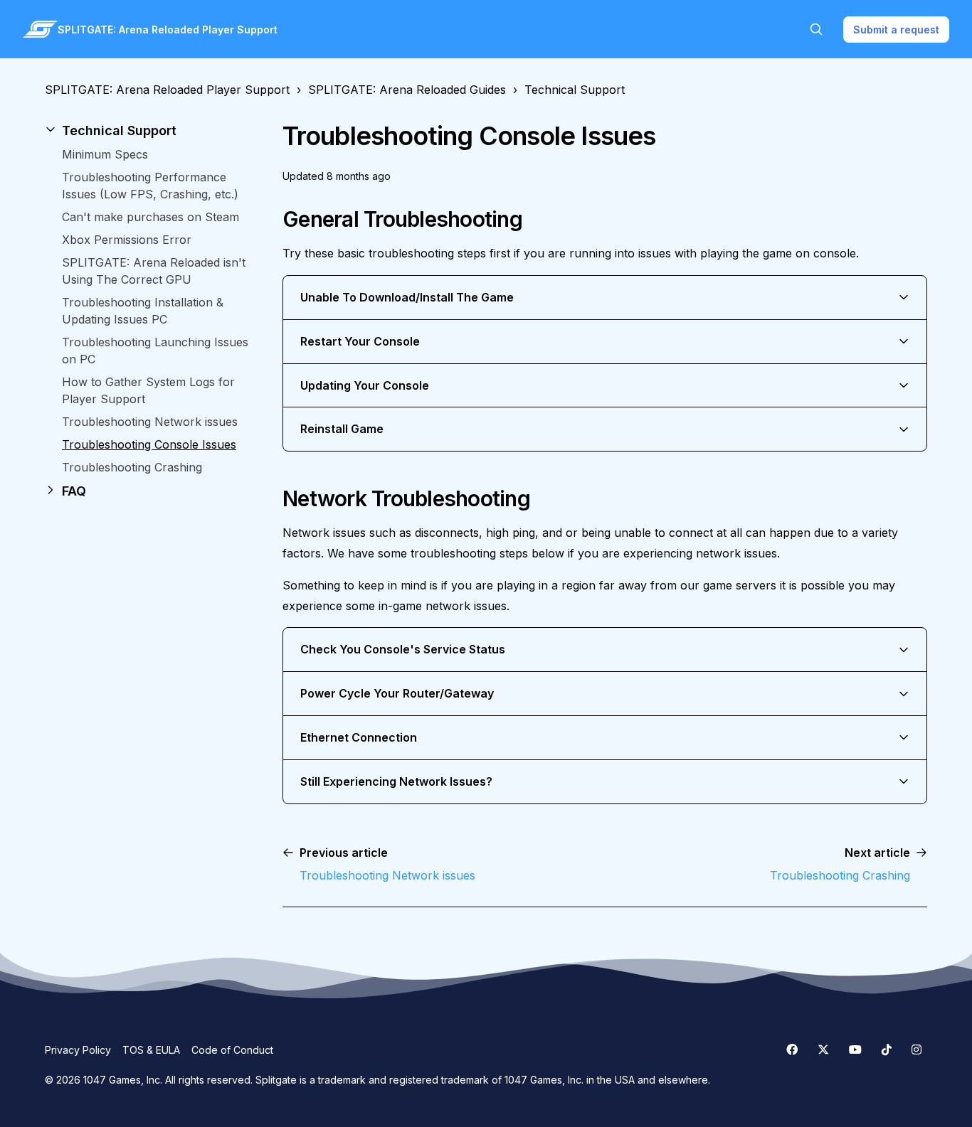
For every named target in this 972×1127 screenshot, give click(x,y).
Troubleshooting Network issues (150, 422)
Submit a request (896, 29)
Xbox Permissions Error (126, 240)
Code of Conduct (232, 1050)
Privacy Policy (78, 1050)
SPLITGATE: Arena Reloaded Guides (407, 89)
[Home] (40, 29)
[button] (152, 130)
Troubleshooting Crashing (132, 467)
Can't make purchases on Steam (150, 217)
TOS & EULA (151, 1050)
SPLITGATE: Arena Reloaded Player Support (167, 89)
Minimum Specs (105, 154)
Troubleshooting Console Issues (149, 444)
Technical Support (574, 89)
